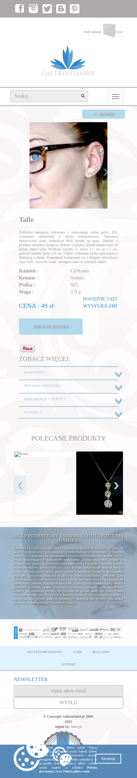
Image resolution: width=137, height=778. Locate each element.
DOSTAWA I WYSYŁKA (42, 386)
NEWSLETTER (31, 679)
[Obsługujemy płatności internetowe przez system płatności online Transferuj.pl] (68, 632)
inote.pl (76, 726)
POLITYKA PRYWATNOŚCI (44, 652)
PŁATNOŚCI (33, 372)
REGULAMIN (101, 652)
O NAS (77, 652)
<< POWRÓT (103, 114)
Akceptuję (108, 758)
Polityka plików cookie (76, 771)
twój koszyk (103, 32)
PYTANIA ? (32, 412)
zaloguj (90, 25)
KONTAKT (69, 664)
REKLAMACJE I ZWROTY (44, 399)
